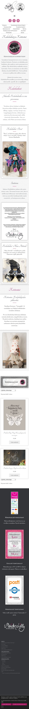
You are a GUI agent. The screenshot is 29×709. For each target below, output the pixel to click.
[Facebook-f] (10, 20)
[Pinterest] (18, 20)
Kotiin (24, 29)
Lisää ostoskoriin (14, 442)
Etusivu (4, 25)
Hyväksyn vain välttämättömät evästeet (19, 704)
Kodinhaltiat (6, 29)
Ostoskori (9, 32)
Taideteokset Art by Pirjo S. (18, 25)
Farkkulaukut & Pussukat (10, 30)
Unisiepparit (16, 29)
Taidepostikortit (20, 27)
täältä (2, 701)
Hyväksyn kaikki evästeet (6, 704)
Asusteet (23, 30)
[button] (14, 16)
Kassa (22, 32)
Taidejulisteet (7, 27)
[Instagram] (14, 20)
